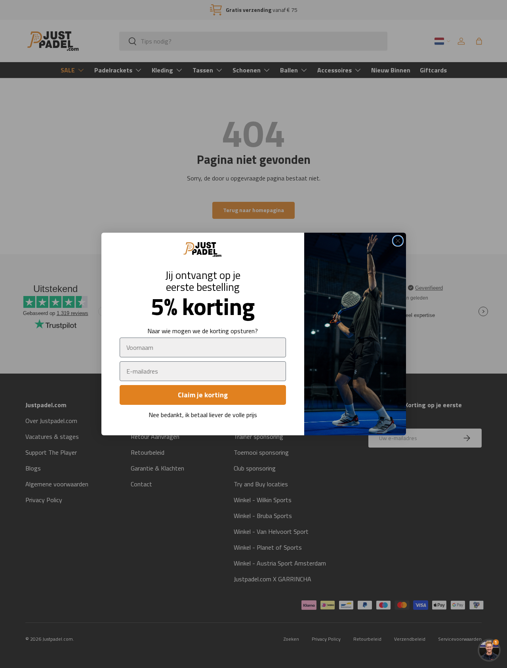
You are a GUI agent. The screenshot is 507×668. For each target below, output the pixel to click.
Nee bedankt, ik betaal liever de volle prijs (203, 414)
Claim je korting (203, 394)
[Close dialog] (398, 241)
